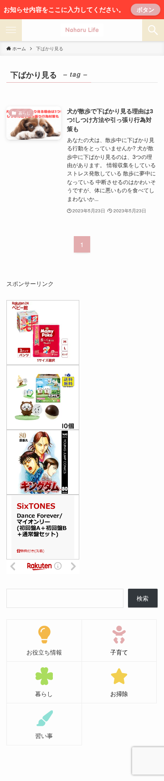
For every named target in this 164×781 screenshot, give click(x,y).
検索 (143, 598)
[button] (153, 30)
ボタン (145, 9)
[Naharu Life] (82, 30)
